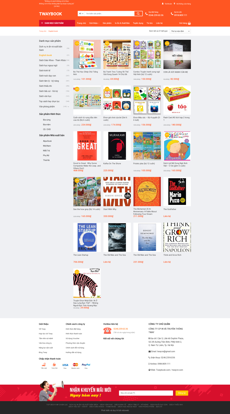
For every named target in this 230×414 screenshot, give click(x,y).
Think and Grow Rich (172, 255)
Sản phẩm (107, 23)
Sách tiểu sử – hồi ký (78, 407)
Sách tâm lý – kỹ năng (138, 405)
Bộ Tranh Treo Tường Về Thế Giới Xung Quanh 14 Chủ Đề (115, 73)
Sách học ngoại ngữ (48, 65)
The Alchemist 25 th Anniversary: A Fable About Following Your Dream (145, 211)
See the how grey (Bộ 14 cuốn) (86, 209)
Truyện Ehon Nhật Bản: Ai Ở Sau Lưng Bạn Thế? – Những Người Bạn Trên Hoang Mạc (85, 303)
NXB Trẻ (46, 151)
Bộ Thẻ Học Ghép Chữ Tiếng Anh (85, 73)
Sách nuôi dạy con (47, 75)
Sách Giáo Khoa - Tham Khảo (52, 60)
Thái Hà (46, 160)
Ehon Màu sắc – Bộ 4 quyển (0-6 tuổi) (146, 118)
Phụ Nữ (46, 155)
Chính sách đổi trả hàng (75, 348)
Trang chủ (81, 23)
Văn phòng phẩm (47, 106)
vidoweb (125, 410)
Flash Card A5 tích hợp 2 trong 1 (176, 118)
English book (45, 55)
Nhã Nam (47, 146)
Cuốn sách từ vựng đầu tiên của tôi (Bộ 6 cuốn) (85, 118)
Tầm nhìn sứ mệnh (46, 338)
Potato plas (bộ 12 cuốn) (144, 163)
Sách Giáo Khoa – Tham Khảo (102, 407)
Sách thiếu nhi (45, 86)
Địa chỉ (159, 407)
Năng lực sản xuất (46, 348)
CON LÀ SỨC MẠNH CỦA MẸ (175, 72)
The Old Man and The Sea (114, 255)
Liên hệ (159, 23)
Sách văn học (45, 96)
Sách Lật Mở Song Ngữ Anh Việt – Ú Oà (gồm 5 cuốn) (175, 164)
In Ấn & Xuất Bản (122, 23)
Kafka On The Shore (112, 163)
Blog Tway (43, 352)
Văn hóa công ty (45, 343)
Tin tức (150, 23)
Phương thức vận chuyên (75, 343)
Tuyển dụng (138, 23)
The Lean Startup (80, 255)
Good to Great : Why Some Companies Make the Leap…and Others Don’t (87, 165)
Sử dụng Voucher (72, 338)
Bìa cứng (46, 120)
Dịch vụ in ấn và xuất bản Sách (50, 48)
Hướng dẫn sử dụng (73, 352)
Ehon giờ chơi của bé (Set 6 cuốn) (115, 118)
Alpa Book (47, 141)
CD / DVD (47, 129)
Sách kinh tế (44, 70)
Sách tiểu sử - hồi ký (48, 91)
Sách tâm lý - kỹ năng (49, 81)
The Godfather (169, 209)
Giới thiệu (93, 23)
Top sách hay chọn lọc (49, 101)
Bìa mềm (47, 125)
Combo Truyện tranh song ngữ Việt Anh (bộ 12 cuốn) (146, 73)
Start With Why (109, 209)
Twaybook (50, 14)
